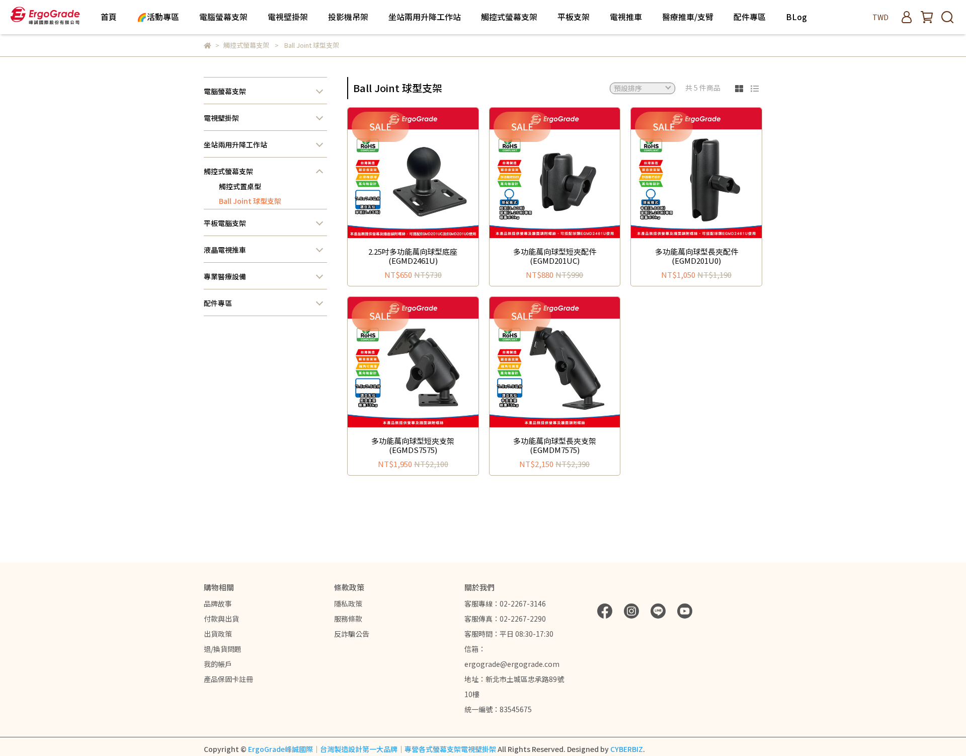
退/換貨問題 (223, 649)
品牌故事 (218, 603)
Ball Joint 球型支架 (250, 201)
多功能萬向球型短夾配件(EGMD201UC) (554, 256)
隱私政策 (348, 603)
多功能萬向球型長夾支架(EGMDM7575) (554, 445)
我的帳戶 (218, 664)
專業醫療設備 (225, 276)
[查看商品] (398, 173)
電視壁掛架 (221, 118)
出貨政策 (218, 634)
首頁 (109, 16)
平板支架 (573, 16)
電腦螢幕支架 (225, 91)
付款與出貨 (221, 619)
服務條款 (348, 619)
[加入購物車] (427, 173)
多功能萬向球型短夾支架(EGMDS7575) (412, 445)
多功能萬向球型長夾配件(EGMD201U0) (696, 256)
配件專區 (750, 16)
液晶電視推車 (225, 250)
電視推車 (626, 16)
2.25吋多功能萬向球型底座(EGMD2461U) (412, 256)
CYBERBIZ (626, 749)
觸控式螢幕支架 (228, 171)
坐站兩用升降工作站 (235, 144)
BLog (796, 16)
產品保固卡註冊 (228, 679)
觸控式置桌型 (240, 186)
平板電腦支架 (225, 223)
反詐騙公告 (351, 634)
